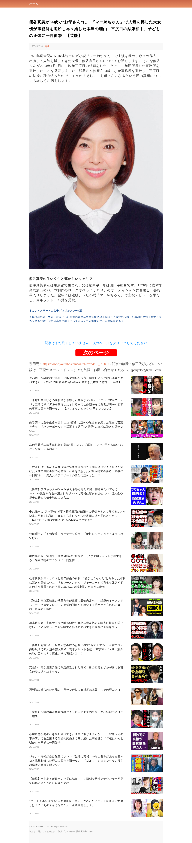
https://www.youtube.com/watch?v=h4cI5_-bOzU (75, 364)
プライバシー (69, 831)
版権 (78, 831)
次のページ (96, 352)
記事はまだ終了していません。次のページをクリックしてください (96, 343)
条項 (60, 831)
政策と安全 (52, 831)
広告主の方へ (87, 831)
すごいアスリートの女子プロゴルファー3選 (55, 310)
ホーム (33, 3)
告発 (47, 46)
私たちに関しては (37, 831)
